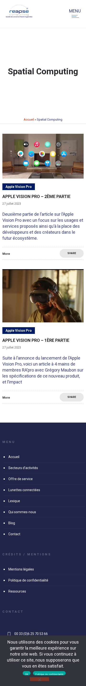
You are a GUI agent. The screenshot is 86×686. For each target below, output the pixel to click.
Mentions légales (21, 569)
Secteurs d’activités (23, 468)
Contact (14, 534)
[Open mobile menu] (76, 16)
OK (26, 674)
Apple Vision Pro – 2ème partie (36, 196)
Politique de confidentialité (28, 580)
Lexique (14, 501)
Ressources (17, 591)
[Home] (19, 16)
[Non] (39, 679)
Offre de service (20, 479)
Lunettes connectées (24, 490)
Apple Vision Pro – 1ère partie (35, 340)
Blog (11, 523)
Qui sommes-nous (22, 512)
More (6, 254)
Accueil (29, 119)
